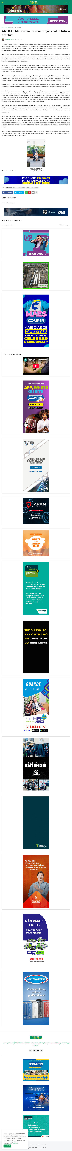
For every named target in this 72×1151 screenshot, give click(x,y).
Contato (38, 1145)
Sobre (32, 1145)
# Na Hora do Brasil (15, 27)
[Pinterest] (29, 192)
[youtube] (37, 1050)
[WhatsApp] (26, 192)
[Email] (33, 192)
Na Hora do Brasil (21, 187)
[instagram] (41, 1050)
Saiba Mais (15, 1143)
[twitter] (34, 1050)
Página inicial (5, 27)
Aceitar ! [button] (7, 1146)
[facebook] (30, 1050)
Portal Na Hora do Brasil (32, 187)
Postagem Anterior (8, 225)
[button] (2, 2)
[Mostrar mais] (36, 192)
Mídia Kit (44, 1145)
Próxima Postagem (64, 225)
